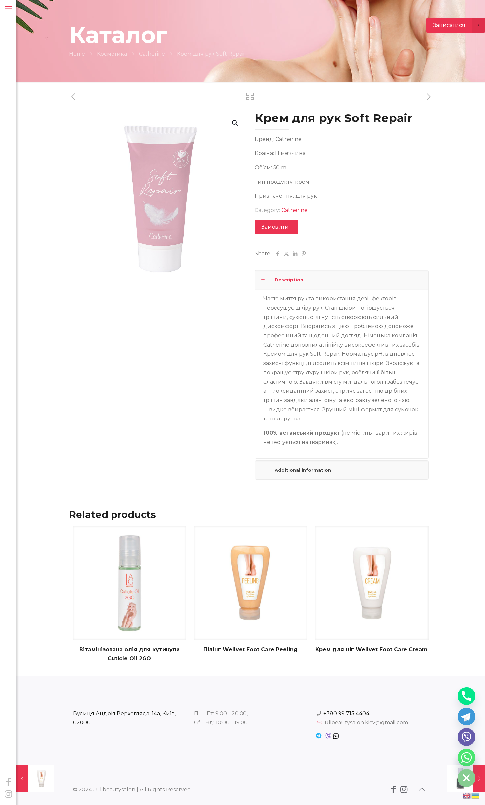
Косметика (112, 54)
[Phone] (466, 696)
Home (77, 54)
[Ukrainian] (475, 795)
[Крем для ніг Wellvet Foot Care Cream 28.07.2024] (35, 778)
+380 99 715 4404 (346, 713)
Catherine (152, 54)
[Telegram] (466, 716)
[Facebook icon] (8, 782)
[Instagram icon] (8, 794)
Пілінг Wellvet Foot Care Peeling (250, 649)
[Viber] (466, 737)
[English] (467, 795)
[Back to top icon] (422, 789)
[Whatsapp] (466, 757)
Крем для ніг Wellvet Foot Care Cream (371, 649)
